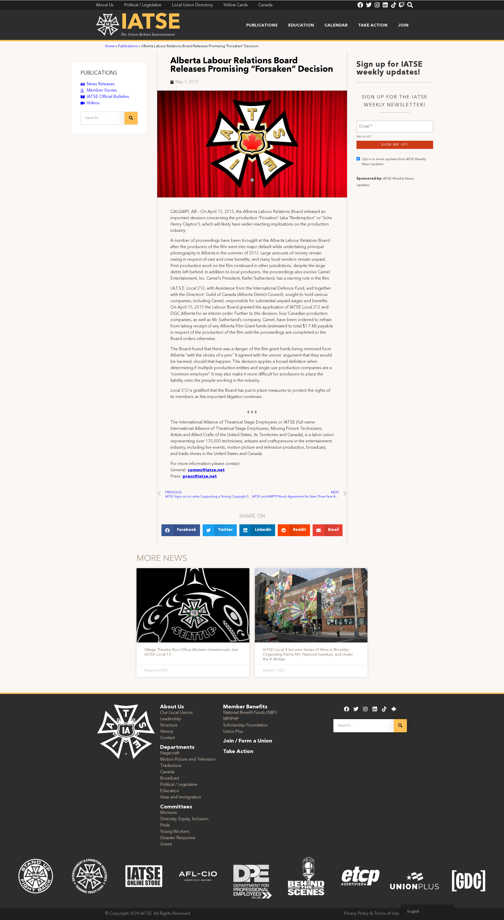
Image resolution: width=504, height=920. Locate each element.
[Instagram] (377, 5)
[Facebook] (360, 5)
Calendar (336, 25)
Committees (176, 807)
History (166, 732)
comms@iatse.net (206, 470)
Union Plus (233, 732)
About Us (172, 707)
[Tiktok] (393, 5)
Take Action (372, 25)
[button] (180, 530)
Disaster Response (177, 838)
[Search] (410, 5)
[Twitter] (368, 5)
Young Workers (175, 832)
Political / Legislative (178, 785)
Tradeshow (170, 766)
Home (110, 46)
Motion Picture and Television (188, 759)
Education (301, 25)
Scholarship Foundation (245, 725)
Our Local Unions (176, 713)
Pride (165, 825)
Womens (168, 813)
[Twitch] (401, 5)
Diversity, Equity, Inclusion (184, 819)
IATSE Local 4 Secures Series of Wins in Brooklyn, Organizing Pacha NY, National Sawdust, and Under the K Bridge (308, 654)
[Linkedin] (385, 5)
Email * (366, 123)
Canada (167, 772)
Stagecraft (169, 753)
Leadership (170, 719)
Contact (167, 738)
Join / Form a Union (247, 741)
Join (403, 25)
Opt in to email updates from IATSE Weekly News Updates (394, 162)
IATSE (151, 23)
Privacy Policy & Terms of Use (371, 914)
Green (166, 844)
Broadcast (169, 778)
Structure (168, 725)
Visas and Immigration (180, 797)
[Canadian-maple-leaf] (393, 709)
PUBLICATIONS (99, 73)
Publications (262, 25)
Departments (177, 747)
